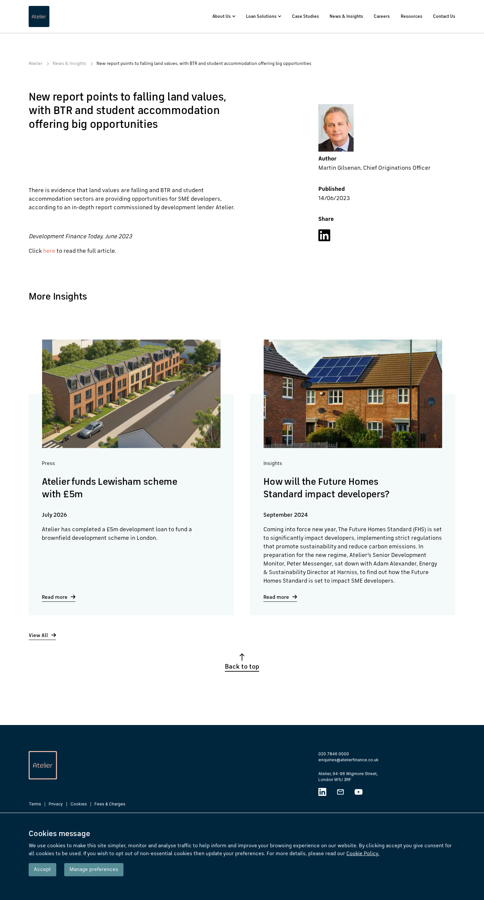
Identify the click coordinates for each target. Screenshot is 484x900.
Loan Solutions (261, 16)
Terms (35, 803)
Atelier (35, 63)
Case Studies (305, 16)
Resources (411, 16)
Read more (54, 597)
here (49, 251)
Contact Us (444, 16)
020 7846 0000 (333, 753)
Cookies (78, 803)
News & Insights (346, 16)
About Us (221, 16)
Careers (382, 16)
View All (38, 635)
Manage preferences (93, 869)
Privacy (56, 803)
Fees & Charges (109, 803)
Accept (42, 869)
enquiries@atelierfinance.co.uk (348, 759)
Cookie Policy (362, 853)
